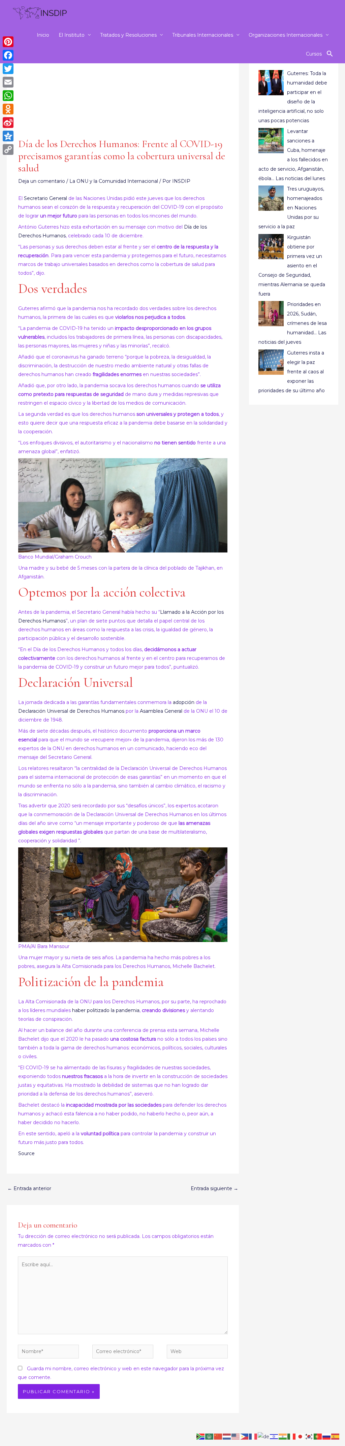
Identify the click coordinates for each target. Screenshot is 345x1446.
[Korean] (309, 1436)
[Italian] (291, 1436)
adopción (183, 702)
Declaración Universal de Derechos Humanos (72, 711)
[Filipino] (244, 1436)
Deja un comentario (41, 181)
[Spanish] (335, 1436)
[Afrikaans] (200, 1436)
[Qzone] (8, 136)
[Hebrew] (274, 1436)
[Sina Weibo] (8, 122)
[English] (235, 1436)
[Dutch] (227, 1436)
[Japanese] (300, 1436)
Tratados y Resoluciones (128, 35)
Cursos (314, 54)
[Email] (8, 82)
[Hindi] (283, 1436)
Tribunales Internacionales (202, 35)
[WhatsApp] (8, 95)
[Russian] (326, 1436)
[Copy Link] (8, 149)
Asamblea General (161, 711)
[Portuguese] (318, 1436)
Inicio (43, 35)
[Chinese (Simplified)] (218, 1436)
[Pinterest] (8, 41)
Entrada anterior (29, 1188)
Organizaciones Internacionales (285, 35)
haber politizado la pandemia (105, 1010)
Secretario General (45, 198)
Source (26, 1153)
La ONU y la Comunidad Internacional (113, 181)
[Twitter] (8, 68)
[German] (264, 1436)
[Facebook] (8, 55)
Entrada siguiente (214, 1188)
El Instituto (72, 35)
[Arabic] (209, 1436)
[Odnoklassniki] (8, 109)
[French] (253, 1436)
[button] (329, 54)
